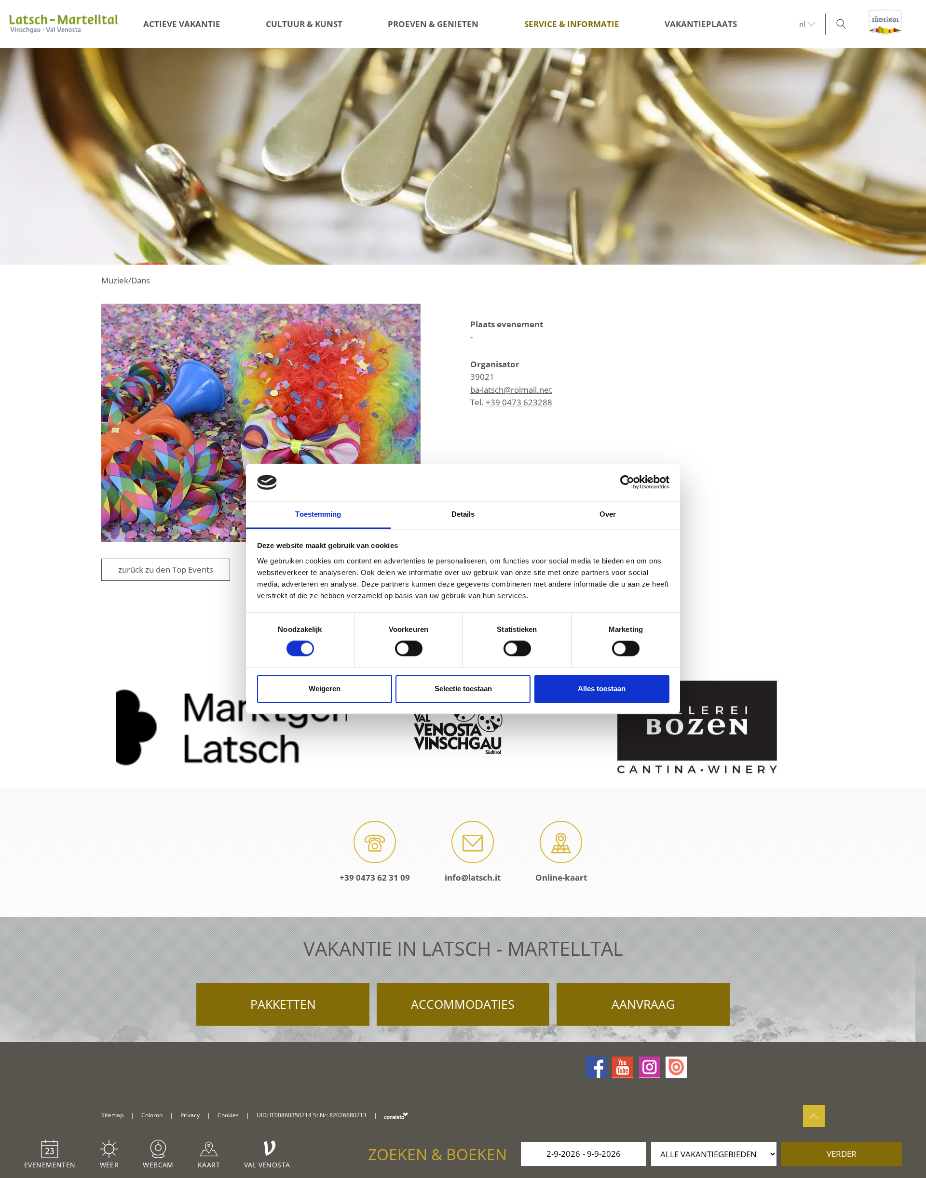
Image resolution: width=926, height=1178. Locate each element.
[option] (463, 156)
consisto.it (396, 1115)
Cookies (228, 1115)
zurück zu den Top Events (165, 569)
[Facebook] (596, 1067)
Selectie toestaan (463, 688)
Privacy (190, 1115)
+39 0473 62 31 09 (375, 877)
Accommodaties (463, 1004)
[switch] (408, 648)
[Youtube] (622, 1067)
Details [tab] (463, 514)
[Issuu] (676, 1067)
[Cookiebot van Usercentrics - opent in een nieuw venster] (627, 482)
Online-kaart (561, 877)
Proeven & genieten (433, 23)
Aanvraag (643, 1004)
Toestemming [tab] (318, 514)
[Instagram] (649, 1067)
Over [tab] (607, 514)
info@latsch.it (473, 877)
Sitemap (112, 1115)
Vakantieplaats (701, 23)
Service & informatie (571, 23)
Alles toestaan (602, 688)
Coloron (152, 1115)
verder (842, 1153)
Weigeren (324, 688)
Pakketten (283, 1004)
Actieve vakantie (181, 23)
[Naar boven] (814, 1116)
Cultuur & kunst (304, 23)
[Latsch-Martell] (63, 24)
